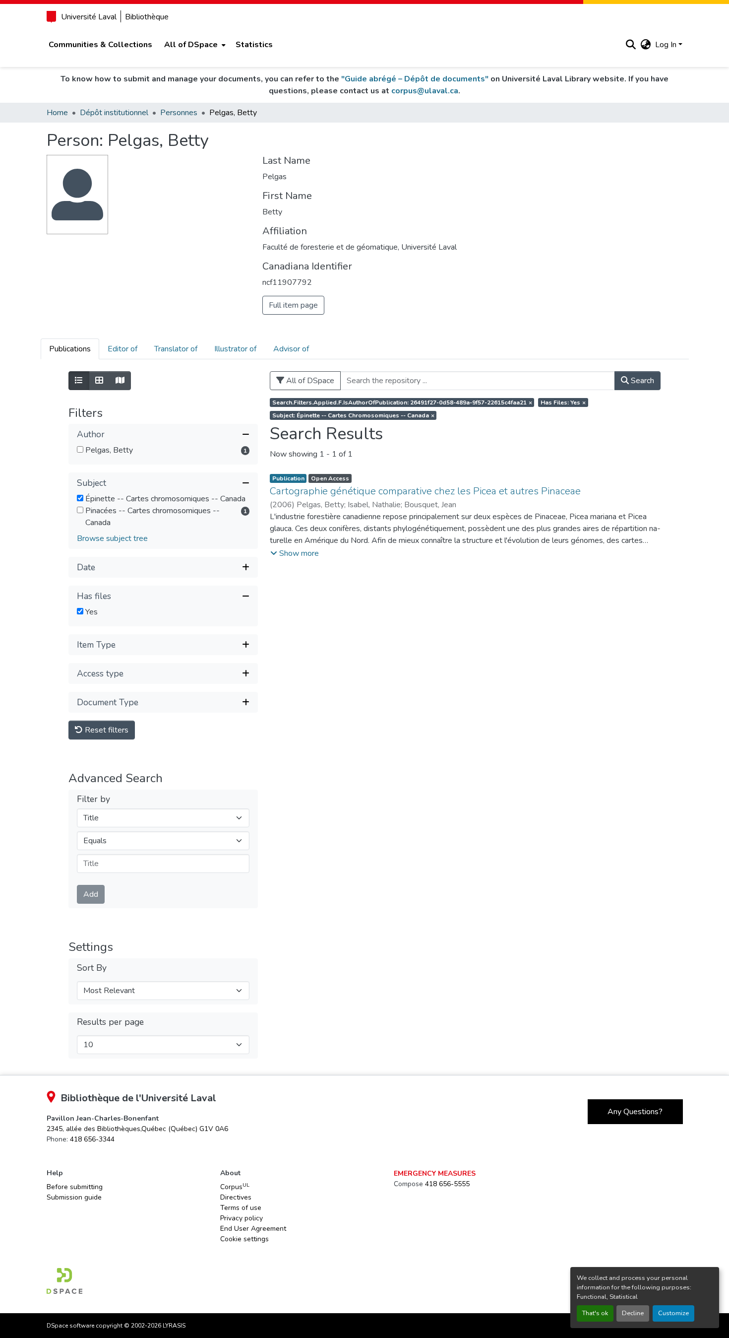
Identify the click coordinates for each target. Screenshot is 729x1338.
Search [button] (641, 380)
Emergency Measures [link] (435, 1173)
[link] (137, 1129)
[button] (631, 45)
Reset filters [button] (105, 730)
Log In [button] (666, 44)
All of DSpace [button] (191, 44)
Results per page (110, 1022)
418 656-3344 (92, 1139)
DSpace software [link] (70, 1326)
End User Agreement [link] (253, 1228)
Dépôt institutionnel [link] (114, 112)
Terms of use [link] (240, 1207)
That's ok (595, 1313)
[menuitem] (194, 45)
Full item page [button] (293, 305)
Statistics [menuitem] (254, 44)
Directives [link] (235, 1197)
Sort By (92, 968)
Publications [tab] (70, 348)
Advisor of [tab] (291, 348)
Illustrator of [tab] (235, 348)
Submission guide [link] (74, 1197)
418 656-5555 (447, 1184)
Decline (633, 1313)
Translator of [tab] (175, 348)
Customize (673, 1313)
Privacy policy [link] (241, 1218)
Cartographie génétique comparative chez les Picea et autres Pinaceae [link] (425, 491)
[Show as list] (78, 380)
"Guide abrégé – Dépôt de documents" (414, 78)
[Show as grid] (99, 380)
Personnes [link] (178, 112)
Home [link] (57, 112)
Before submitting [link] (75, 1187)
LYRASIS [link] (174, 1326)
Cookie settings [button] (244, 1239)
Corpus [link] (234, 1187)
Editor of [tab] (122, 348)
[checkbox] (80, 449)
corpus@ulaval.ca (424, 90)
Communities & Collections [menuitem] (100, 44)
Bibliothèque (147, 16)
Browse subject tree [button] (112, 538)
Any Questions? (635, 1111)
